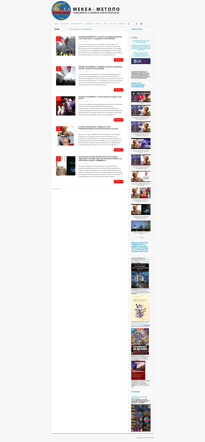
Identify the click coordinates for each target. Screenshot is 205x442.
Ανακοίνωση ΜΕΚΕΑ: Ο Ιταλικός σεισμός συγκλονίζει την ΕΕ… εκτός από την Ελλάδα (100, 68)
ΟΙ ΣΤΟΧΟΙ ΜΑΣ (64, 24)
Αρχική (56, 24)
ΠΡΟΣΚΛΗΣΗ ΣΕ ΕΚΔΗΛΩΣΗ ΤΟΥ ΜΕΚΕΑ (139, 397)
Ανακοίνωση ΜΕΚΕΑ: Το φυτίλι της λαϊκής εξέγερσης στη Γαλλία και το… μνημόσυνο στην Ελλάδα (100, 38)
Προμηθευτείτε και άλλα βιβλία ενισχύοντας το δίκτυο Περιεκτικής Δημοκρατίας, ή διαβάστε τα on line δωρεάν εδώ (140, 383)
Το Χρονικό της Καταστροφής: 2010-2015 (139, 261)
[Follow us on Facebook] (136, 23)
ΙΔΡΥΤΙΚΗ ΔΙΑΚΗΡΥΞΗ (76, 24)
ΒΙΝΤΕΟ (106, 24)
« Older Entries (55, 188)
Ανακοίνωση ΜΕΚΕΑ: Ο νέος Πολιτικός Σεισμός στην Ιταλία (100, 98)
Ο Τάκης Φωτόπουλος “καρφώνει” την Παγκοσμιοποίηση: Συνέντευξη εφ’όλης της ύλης (98, 128)
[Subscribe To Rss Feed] (141, 23)
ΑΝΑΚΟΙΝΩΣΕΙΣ (89, 24)
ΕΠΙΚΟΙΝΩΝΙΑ (121, 24)
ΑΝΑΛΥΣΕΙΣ (113, 24)
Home (57, 29)
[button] (129, 24)
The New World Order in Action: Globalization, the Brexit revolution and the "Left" (140, 324)
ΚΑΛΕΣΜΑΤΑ (98, 24)
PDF (147, 259)
